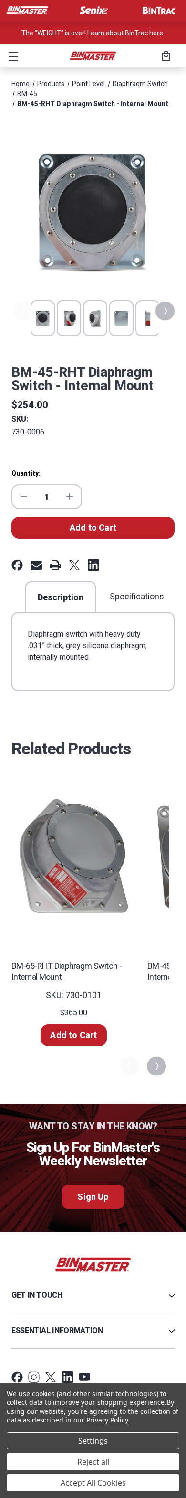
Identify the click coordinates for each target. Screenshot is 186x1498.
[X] (74, 565)
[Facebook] (17, 565)
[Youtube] (84, 1377)
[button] (11, 55)
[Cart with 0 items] (164, 57)
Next (164, 311)
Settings (93, 1440)
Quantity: (26, 473)
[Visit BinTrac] (159, 10)
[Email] (36, 565)
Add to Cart (73, 1035)
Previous (22, 311)
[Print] (55, 565)
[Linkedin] (93, 565)
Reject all (93, 1461)
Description (60, 597)
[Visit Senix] (93, 10)
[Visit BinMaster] (27, 10)
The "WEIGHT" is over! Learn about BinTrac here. (93, 33)
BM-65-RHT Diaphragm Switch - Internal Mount (66, 971)
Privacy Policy (107, 1419)
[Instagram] (34, 1377)
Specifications (137, 596)
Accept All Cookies (93, 1482)
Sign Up (92, 1197)
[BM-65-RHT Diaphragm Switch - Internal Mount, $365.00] (73, 855)
